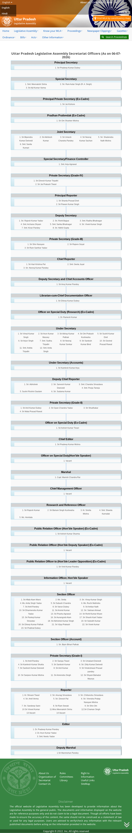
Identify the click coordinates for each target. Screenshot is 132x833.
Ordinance (8, 37)
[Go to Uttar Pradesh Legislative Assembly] (19, 21)
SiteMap (85, 783)
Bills (22, 37)
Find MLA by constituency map (113, 18)
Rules (110, 2)
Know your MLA (52, 30)
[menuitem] (6, 31)
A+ (116, 7)
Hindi (5, 13)
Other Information (52, 37)
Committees (66, 776)
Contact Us (98, 2)
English (6, 7)
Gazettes (121, 30)
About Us (85, 2)
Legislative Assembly (25, 30)
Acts (33, 37)
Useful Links (87, 780)
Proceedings (74, 30)
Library (64, 780)
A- (116, 2)
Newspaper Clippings (99, 30)
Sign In (123, 12)
